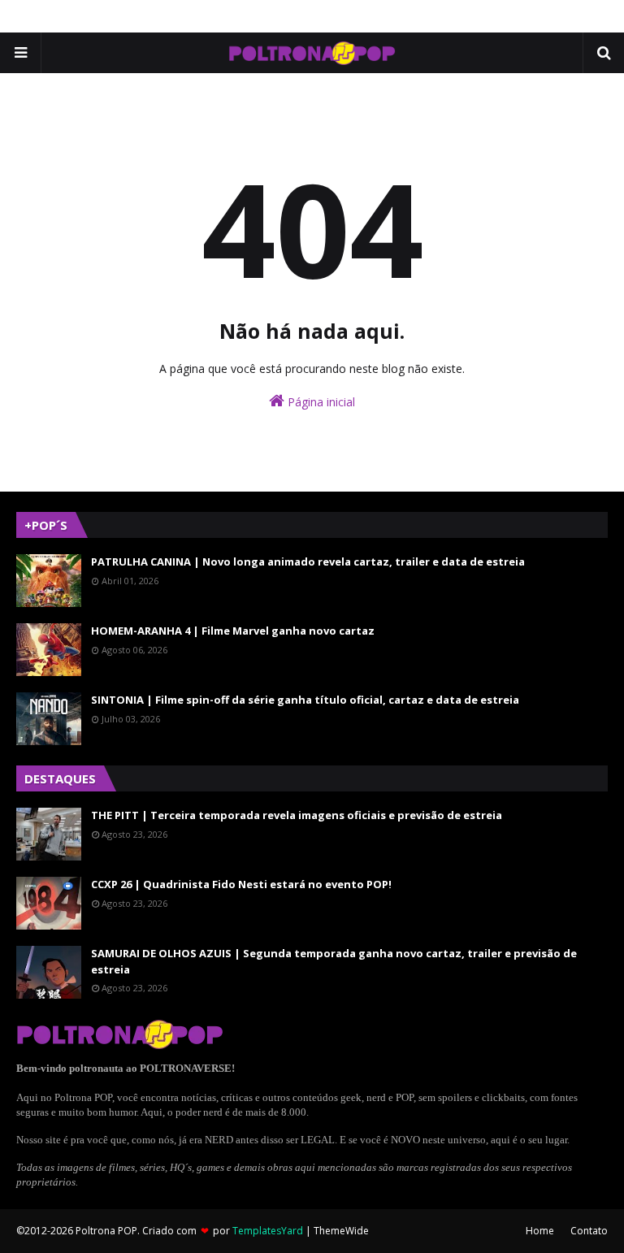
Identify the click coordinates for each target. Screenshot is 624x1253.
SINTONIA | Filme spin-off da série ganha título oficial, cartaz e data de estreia (305, 699)
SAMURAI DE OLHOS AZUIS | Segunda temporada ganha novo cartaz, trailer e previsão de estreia (334, 961)
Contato (589, 1231)
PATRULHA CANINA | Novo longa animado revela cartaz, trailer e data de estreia (308, 561)
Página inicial (319, 402)
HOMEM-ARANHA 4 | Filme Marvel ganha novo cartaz (233, 630)
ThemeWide (341, 1231)
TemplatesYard (267, 1231)
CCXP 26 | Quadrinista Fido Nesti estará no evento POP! (241, 884)
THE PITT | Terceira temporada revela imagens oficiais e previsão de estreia (296, 815)
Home (540, 1231)
